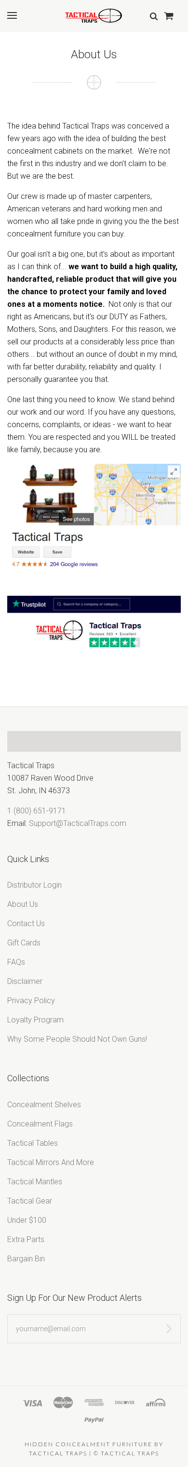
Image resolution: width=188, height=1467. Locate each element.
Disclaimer (24, 981)
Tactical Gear (29, 1200)
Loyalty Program (35, 1019)
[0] (168, 15)
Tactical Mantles (34, 1181)
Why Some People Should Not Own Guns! (77, 1039)
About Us (22, 904)
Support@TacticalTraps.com (77, 823)
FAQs (16, 962)
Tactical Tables (32, 1143)
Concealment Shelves (44, 1104)
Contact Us (26, 923)
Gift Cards (23, 942)
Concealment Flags (40, 1123)
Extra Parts (25, 1239)
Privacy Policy (31, 1000)
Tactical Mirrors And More (50, 1162)
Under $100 (26, 1220)
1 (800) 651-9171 (36, 810)
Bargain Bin (26, 1258)
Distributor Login (34, 885)
